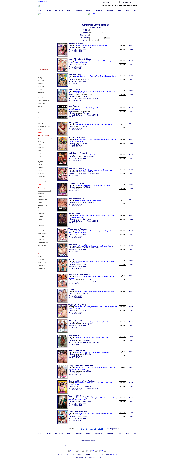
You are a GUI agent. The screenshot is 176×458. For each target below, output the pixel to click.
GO (134, 2)
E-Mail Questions (62, 454)
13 (92, 429)
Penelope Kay (86, 337)
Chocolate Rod (89, 91)
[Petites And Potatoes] (62, 424)
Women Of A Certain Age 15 (80, 396)
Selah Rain (78, 231)
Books (40, 202)
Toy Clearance (42, 262)
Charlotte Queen (108, 61)
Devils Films (41, 159)
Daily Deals (41, 265)
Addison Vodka (109, 291)
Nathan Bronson (96, 307)
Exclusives (44, 29)
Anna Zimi (100, 352)
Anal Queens (41, 78)
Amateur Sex (41, 75)
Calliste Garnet (79, 141)
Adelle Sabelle (79, 215)
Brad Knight (111, 215)
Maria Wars (98, 322)
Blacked (40, 156)
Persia (99, 200)
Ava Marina (87, 124)
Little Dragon (100, 261)
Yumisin (76, 384)
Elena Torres (104, 398)
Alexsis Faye (78, 61)
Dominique (104, 276)
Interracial (41, 106)
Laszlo (82, 76)
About (90, 454)
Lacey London (85, 383)
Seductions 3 (74, 89)
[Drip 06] (62, 272)
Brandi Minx (105, 139)
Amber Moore (79, 91)
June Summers (91, 200)
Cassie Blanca (79, 155)
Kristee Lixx (95, 231)
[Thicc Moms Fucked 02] (62, 241)
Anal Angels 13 (74, 335)
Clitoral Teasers (42, 211)
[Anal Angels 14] (62, 118)
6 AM (39, 144)
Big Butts (40, 89)
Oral (39, 118)
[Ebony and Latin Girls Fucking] (62, 393)
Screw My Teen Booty (77, 244)
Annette (76, 76)
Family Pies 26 (74, 290)
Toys (39, 129)
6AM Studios (87, 187)
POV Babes (87, 386)
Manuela (71, 278)
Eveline (105, 307)
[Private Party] (62, 226)
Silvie (110, 413)
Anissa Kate (105, 337)
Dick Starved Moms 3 (77, 153)
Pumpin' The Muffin (76, 351)
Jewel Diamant (100, 91)
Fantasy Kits (41, 222)
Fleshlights (41, 225)
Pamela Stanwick (80, 413)
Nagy (94, 276)
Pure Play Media (88, 324)
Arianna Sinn (88, 61)
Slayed (85, 265)
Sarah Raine (78, 124)
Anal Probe (41, 196)
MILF (39, 112)
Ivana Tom (77, 276)
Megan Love (82, 399)
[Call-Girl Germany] (62, 180)
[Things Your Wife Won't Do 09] (62, 378)
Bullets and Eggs (42, 205)
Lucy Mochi (85, 45)
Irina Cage (112, 398)
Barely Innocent (75, 123)
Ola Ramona (72, 399)
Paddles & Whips (43, 242)
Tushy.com (86, 113)
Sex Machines (42, 245)
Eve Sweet (78, 261)
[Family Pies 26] (62, 302)
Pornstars (43, 54)
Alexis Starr (78, 139)
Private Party (74, 214)
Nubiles (85, 293)
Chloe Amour (99, 108)
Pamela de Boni (92, 413)
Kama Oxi (111, 367)
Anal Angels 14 (74, 106)
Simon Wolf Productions (91, 248)
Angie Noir (96, 139)
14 (95, 429)
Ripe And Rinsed (75, 74)
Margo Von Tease (74, 109)
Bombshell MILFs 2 (76, 199)
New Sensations (42, 173)
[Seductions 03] (62, 102)
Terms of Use (96, 454)
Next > (100, 429)
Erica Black (72, 217)
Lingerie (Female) (43, 236)
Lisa (75, 322)
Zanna (76, 246)
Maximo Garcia (82, 93)
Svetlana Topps (79, 185)
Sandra (76, 170)
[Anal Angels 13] (62, 348)
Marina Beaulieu (105, 76)
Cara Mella (72, 263)
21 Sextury (41, 142)
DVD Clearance (42, 257)
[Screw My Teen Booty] (62, 256)
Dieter (98, 276)
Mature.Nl (86, 79)
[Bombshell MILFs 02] (62, 211)
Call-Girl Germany (76, 168)
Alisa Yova (88, 185)
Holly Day (77, 45)
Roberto (92, 76)
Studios (44, 49)
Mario (82, 170)
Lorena (105, 413)
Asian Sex (41, 80)
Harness (40, 228)
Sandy (95, 170)
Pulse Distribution (88, 172)
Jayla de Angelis (102, 367)
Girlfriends (41, 167)
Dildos (40, 219)
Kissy (87, 76)
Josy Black (80, 217)
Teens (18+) (41, 123)
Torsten (100, 170)
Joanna (94, 246)
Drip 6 (71, 259)
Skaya (92, 322)
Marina (87, 155)
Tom (86, 170)
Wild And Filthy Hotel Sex (79, 275)
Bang (39, 150)
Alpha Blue (41, 147)
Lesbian (40, 109)
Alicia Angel (88, 246)
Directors (43, 64)
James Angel (104, 231)
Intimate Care (42, 231)
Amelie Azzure (87, 139)
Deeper (40, 153)
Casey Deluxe (97, 61)
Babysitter (41, 83)
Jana (110, 170)
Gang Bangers (42, 103)
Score (85, 64)
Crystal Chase (73, 62)
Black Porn (41, 95)
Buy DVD (122, 45)
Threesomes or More (44, 126)
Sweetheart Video (43, 182)
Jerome (111, 276)
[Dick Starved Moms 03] (62, 165)
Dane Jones (87, 219)
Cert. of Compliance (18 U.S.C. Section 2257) (77, 454)
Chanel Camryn (91, 367)
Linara (100, 413)
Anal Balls (41, 193)
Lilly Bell (85, 261)
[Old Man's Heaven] (62, 332)
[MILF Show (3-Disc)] (62, 150)
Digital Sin (41, 162)
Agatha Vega (90, 108)
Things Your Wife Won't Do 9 (80, 366)
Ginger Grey (112, 307)
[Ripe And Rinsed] (62, 86)
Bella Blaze (108, 124)
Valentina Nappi (81, 263)
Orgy (39, 120)
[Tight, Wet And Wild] (62, 317)
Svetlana (104, 155)
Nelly (84, 398)
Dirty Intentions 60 (76, 44)
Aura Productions (88, 156)
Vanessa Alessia (79, 108)
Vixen (81, 246)
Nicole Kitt (77, 337)
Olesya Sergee (79, 352)
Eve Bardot (86, 307)
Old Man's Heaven (76, 320)
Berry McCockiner (80, 232)
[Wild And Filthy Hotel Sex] (62, 287)
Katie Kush (72, 369)
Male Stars (44, 59)
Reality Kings (87, 47)
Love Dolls (41, 239)
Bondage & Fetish (43, 199)
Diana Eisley (83, 62)
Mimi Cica (106, 322)
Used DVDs (43, 34)
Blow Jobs (41, 98)
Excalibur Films (114, 454)
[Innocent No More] (62, 196)
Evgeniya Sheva (90, 352)
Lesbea (40, 170)
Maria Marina (102, 246)
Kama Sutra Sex (42, 233)
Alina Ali (77, 383)
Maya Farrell (95, 383)
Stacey (107, 185)
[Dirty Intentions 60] (62, 56)
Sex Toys (43, 39)
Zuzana (76, 200)
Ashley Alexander (97, 124)
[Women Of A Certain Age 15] (62, 408)
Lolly (82, 415)
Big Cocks (41, 92)
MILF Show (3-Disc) (76, 138)
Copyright (102, 454)
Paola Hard (103, 45)
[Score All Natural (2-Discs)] (62, 71)
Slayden (86, 322)
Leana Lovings (110, 91)
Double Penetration (43, 100)
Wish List (122, 49)
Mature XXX (87, 401)
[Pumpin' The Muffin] (62, 363)
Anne (97, 76)
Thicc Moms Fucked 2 (77, 229)
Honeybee (92, 261)
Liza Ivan (96, 185)
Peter (90, 170)
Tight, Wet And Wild (77, 305)
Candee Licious (79, 367)
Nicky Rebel (86, 231)
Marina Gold (94, 45)
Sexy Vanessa (95, 155)
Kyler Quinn (78, 291)
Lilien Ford (77, 415)
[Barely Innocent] (62, 135)
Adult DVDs (44, 24)
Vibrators (40, 248)
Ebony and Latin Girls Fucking (81, 381)
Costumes (41, 216)
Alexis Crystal (89, 215)
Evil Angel (41, 164)
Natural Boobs (42, 115)
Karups (85, 126)
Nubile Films (41, 176)
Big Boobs (41, 86)
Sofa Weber (78, 398)
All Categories (44, 44)
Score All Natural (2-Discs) (79, 59)
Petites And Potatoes (77, 411)
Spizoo (40, 179)
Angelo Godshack (100, 215)
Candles (40, 208)
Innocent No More (76, 183)
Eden (98, 398)
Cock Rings (41, 213)
